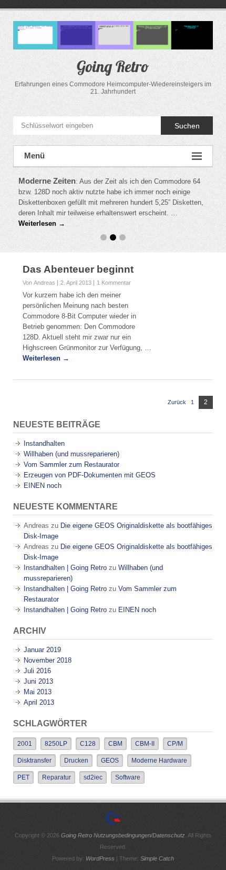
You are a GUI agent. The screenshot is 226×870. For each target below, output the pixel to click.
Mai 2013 (38, 692)
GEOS (110, 760)
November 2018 (47, 660)
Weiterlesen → (41, 223)
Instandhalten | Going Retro (65, 568)
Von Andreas (39, 282)
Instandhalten (44, 443)
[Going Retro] (113, 818)
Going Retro (113, 66)
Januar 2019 (42, 650)
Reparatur (56, 777)
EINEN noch (42, 485)
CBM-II (145, 743)
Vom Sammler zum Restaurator (71, 464)
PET (23, 777)
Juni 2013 (38, 681)
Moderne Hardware (159, 760)
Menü (34, 155)
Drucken (76, 760)
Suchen (187, 126)
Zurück (177, 402)
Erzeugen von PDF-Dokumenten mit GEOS (90, 475)
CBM (115, 743)
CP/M (175, 743)
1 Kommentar (114, 282)
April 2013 (39, 702)
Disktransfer (34, 760)
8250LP (56, 743)
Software (127, 777)
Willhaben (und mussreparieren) (71, 454)
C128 (88, 743)
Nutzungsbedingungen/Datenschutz (139, 835)
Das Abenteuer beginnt (78, 269)
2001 (24, 743)
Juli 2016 (37, 671)
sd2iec (93, 777)
